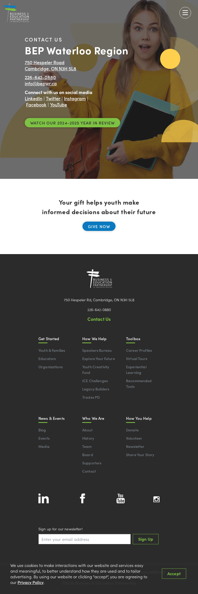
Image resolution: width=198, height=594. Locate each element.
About (87, 429)
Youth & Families (51, 350)
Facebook (36, 104)
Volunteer (134, 438)
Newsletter (135, 446)
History (88, 438)
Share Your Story (140, 454)
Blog (42, 429)
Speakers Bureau (97, 350)
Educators (47, 358)
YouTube (58, 104)
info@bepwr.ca (41, 83)
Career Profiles (139, 350)
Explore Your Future (98, 358)
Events (44, 438)
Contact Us (99, 319)
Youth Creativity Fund (95, 369)
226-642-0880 (40, 77)
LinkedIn (33, 98)
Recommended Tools (139, 383)
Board (87, 454)
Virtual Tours (136, 358)
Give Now (99, 226)
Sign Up (145, 539)
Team (87, 446)
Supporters (91, 462)
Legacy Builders (95, 388)
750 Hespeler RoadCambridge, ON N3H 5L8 (50, 65)
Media (44, 446)
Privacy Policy (31, 582)
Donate (132, 429)
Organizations (50, 366)
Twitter (53, 98)
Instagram (75, 98)
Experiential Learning (136, 369)
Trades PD (91, 397)
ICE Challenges (95, 380)
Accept (174, 573)
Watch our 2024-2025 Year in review (72, 123)
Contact (89, 471)
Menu (185, 13)
